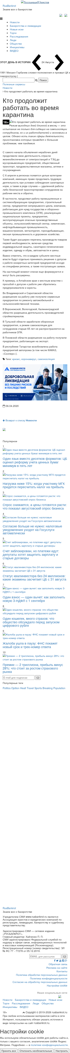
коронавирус (28, 359)
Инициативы (17, 47)
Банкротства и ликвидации (25, 25)
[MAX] (61, 15)
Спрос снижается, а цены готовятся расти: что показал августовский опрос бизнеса (35, 506)
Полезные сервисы (14, 84)
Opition (15, 688)
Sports (38, 688)
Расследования (19, 36)
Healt (23, 688)
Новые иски (17, 29)
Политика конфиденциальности (48, 978)
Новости (15, 22)
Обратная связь (58, 964)
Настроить (62, 1050)
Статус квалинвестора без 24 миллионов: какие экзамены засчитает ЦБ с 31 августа (34, 577)
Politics (7, 688)
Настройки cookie (57, 985)
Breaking (48, 688)
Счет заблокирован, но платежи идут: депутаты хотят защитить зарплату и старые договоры (31, 554)
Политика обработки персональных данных (41, 975)
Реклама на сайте (56, 967)
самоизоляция (46, 359)
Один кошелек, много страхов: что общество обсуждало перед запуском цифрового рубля (31, 622)
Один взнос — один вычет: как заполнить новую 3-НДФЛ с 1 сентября (34, 599)
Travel (30, 688)
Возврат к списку (21, 420)
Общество (16, 43)
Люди (13, 40)
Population (59, 688)
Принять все (8, 1050)
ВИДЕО (14, 50)
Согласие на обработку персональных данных (40, 982)
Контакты (62, 971)
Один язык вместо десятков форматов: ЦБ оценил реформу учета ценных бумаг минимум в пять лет (35, 462)
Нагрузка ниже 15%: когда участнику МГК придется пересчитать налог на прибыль (34, 485)
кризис (16, 359)
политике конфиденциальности (49, 1045)
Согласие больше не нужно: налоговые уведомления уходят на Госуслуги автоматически (32, 529)
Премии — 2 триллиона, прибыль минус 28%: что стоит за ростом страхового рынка (33, 668)
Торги (13, 33)
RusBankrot (9, 5)
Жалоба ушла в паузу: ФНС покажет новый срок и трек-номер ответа (30, 645)
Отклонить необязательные (36, 1050)
